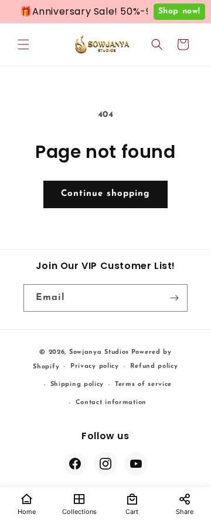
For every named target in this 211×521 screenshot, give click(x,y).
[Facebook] (75, 463)
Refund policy (154, 366)
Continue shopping (105, 193)
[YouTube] (136, 463)
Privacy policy (94, 366)
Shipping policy (77, 384)
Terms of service (143, 384)
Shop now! (179, 11)
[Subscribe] (174, 298)
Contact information (111, 402)
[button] (23, 44)
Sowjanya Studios (99, 352)
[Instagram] (105, 463)
